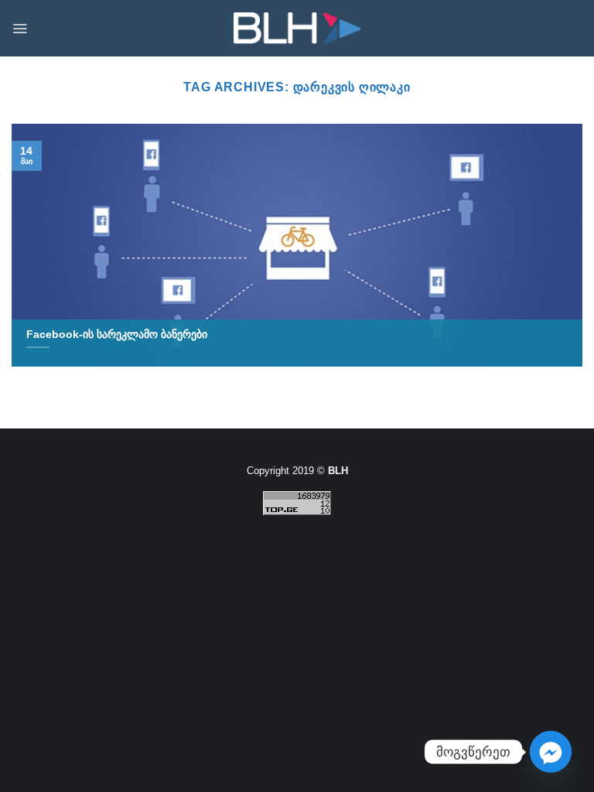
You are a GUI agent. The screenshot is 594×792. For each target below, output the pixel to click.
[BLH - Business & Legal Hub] (297, 28)
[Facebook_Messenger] (551, 752)
